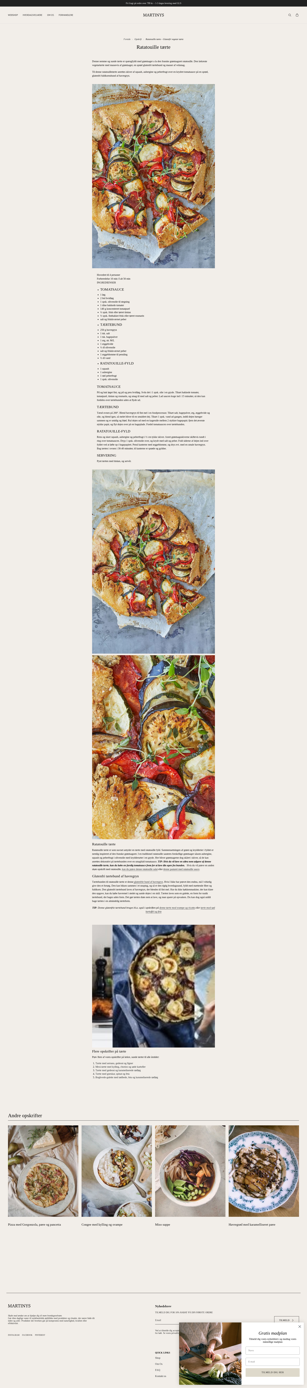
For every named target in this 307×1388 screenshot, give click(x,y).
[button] (13, 15)
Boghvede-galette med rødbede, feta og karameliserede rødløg (126, 1077)
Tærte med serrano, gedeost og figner (114, 1063)
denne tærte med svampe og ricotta (177, 907)
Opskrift (138, 39)
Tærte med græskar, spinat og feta (112, 1073)
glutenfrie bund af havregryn (148, 881)
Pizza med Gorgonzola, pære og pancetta (34, 1224)
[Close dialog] (300, 1326)
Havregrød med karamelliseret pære (252, 1224)
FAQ (157, 1370)
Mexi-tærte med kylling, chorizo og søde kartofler (120, 1066)
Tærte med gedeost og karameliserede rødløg (118, 1070)
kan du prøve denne (132, 869)
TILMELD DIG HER (273, 1372)
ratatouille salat (150, 869)
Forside (127, 39)
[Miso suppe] (190, 1171)
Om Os (158, 1364)
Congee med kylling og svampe (102, 1224)
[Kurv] (297, 15)
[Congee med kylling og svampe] (117, 1171)
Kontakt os (160, 1376)
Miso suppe (162, 1224)
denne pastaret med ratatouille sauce (181, 869)
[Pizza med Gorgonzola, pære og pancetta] (43, 1171)
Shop (157, 1358)
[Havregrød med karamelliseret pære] (264, 1171)
